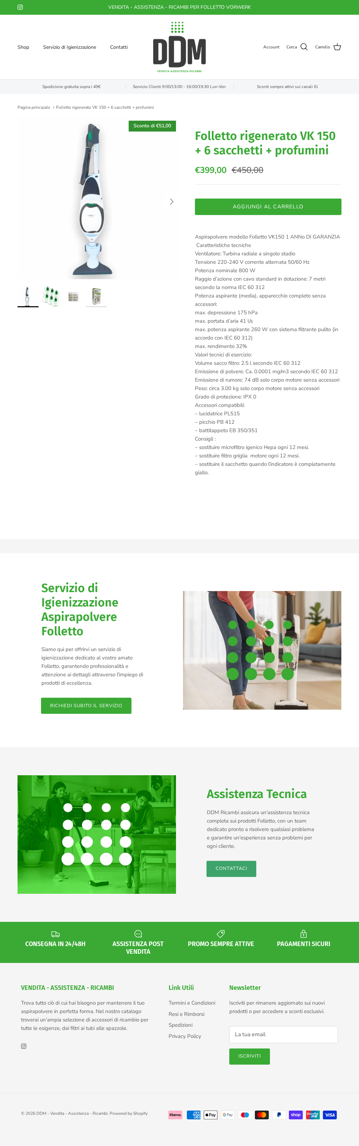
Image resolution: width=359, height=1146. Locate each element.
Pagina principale (34, 107)
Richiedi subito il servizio (86, 706)
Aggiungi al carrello (268, 206)
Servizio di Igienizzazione (69, 47)
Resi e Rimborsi (186, 1014)
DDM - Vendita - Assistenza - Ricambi (72, 1113)
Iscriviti (249, 1056)
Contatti (119, 47)
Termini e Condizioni (192, 1002)
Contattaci (231, 868)
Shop (23, 47)
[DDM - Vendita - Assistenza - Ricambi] (179, 47)
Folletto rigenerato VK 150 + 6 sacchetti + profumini (105, 107)
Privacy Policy (185, 1036)
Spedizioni (180, 1024)
